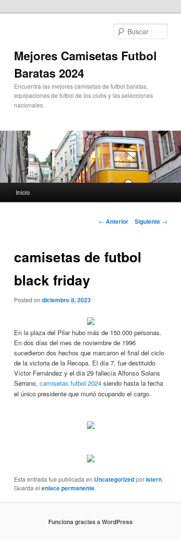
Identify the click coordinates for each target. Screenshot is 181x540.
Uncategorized (114, 479)
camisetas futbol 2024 (70, 383)
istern (154, 479)
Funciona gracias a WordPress (90, 521)
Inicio (23, 192)
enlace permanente (68, 488)
